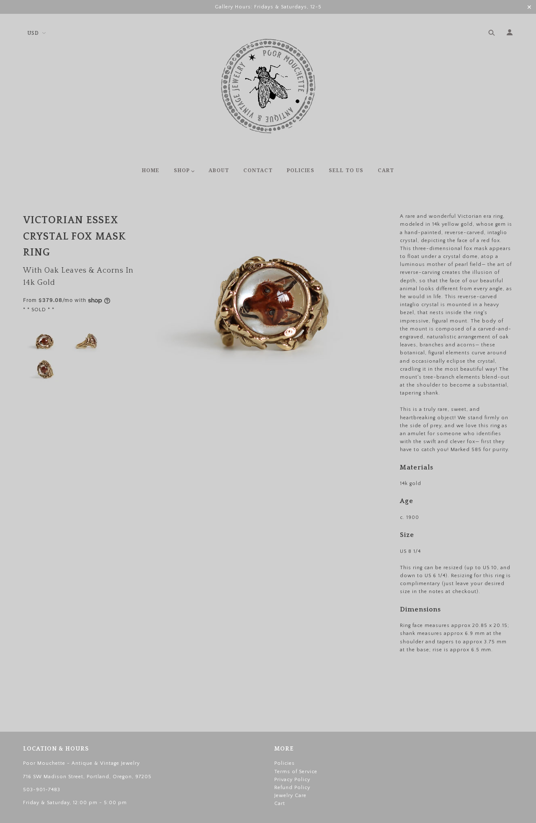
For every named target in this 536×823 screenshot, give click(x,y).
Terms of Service (295, 771)
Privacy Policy (292, 779)
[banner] (268, 86)
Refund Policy (292, 787)
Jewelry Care (290, 795)
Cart (505, 171)
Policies (284, 763)
